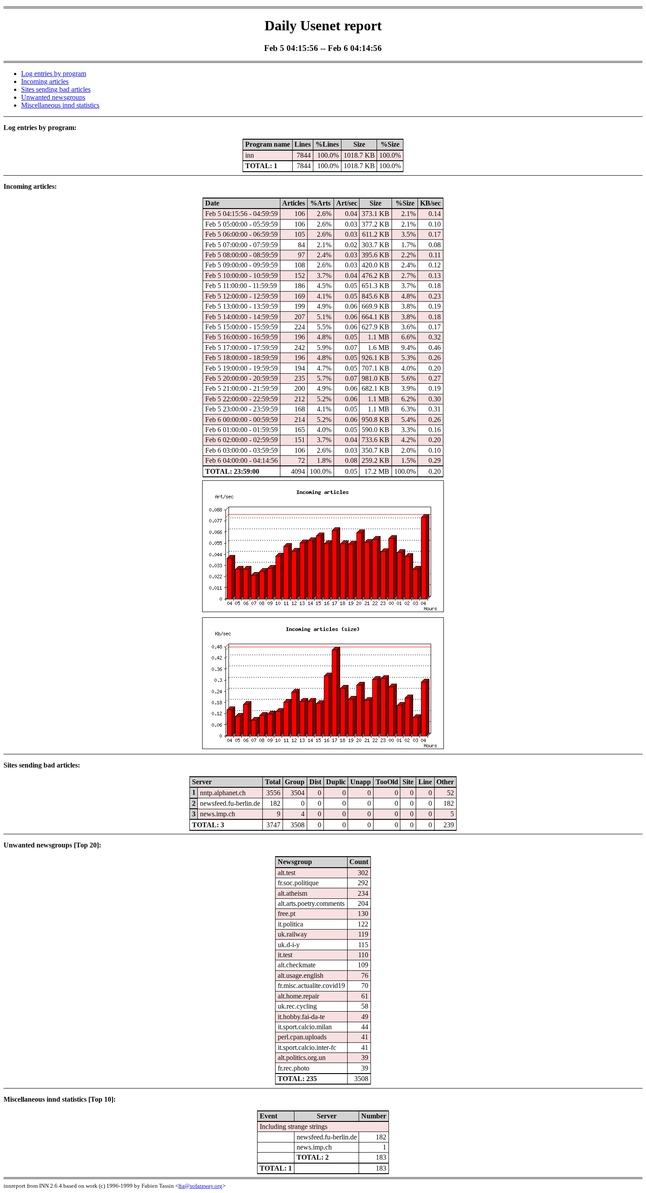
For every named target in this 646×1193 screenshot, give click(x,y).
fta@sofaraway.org (200, 1185)
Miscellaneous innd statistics (60, 105)
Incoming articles (45, 81)
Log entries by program (53, 73)
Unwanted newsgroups (53, 97)
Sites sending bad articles (56, 89)
